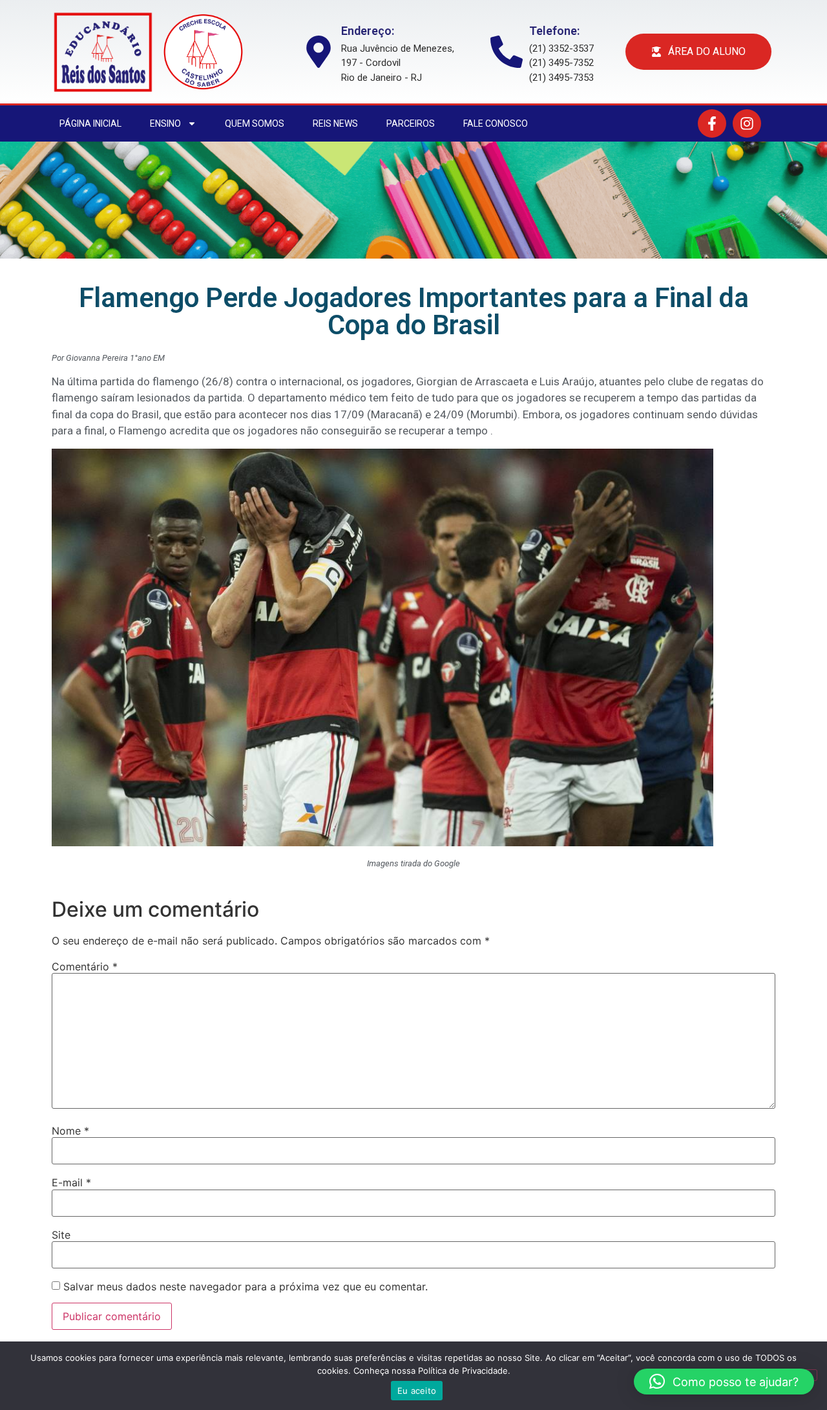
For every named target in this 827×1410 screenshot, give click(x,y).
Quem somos (254, 123)
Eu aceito (416, 1390)
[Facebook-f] (712, 123)
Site (61, 1235)
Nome (70, 1131)
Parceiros (410, 123)
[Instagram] (747, 123)
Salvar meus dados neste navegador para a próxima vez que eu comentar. (245, 1286)
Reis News (335, 123)
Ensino (165, 123)
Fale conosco (495, 123)
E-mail (71, 1182)
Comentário (85, 966)
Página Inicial (90, 123)
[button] (724, 1381)
